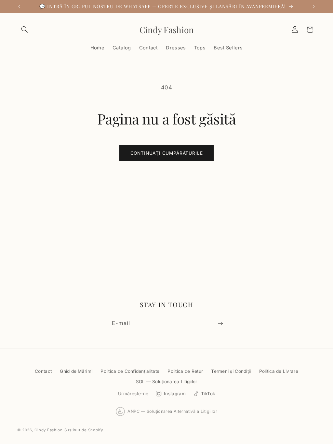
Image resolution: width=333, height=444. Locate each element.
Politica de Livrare (278, 371)
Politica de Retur (185, 371)
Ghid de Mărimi (76, 371)
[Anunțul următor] (314, 6)
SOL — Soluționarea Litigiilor (166, 381)
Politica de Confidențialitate (129, 371)
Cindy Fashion (48, 430)
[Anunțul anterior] (19, 6)
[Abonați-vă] (220, 323)
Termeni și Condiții (231, 371)
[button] (24, 29)
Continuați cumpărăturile (166, 153)
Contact (43, 371)
